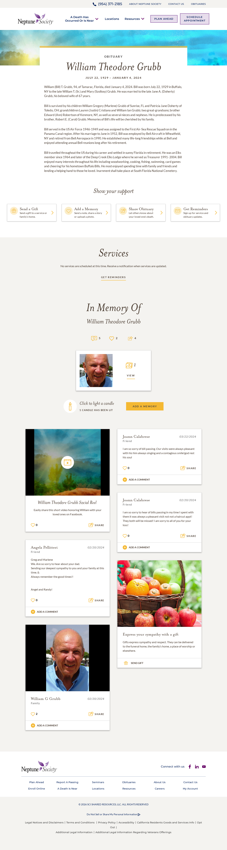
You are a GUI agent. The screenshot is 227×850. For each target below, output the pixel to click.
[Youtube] (204, 767)
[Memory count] (94, 338)
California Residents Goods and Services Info (165, 822)
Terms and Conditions (80, 822)
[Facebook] (190, 767)
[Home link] (36, 18)
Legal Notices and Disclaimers (44, 822)
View (131, 375)
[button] (79, 19)
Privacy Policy (107, 822)
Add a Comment (139, 479)
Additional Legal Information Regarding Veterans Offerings (133, 832)
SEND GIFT (137, 662)
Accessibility (126, 822)
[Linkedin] (197, 767)
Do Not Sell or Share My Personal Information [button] (112, 814)
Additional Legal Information (74, 832)
